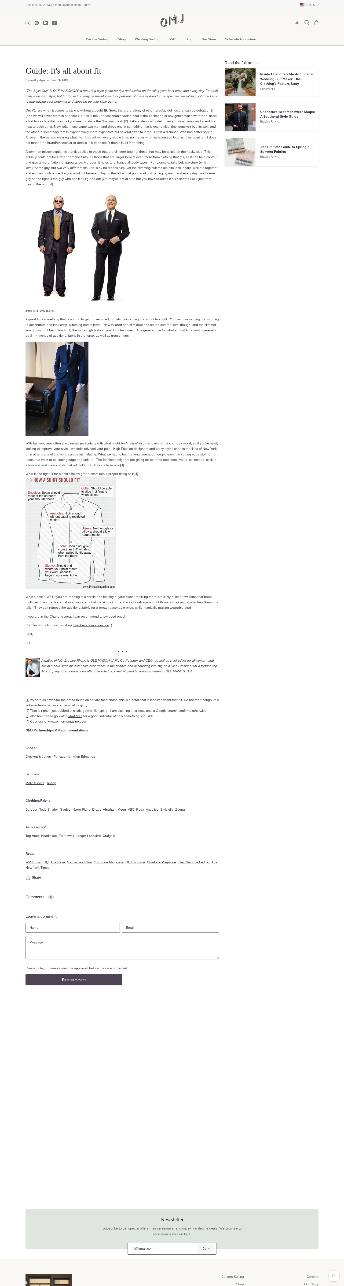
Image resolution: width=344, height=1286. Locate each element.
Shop (240, 1284)
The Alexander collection (91, 625)
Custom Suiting (232, 1277)
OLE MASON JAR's (67, 91)
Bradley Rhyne (75, 660)
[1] (27, 700)
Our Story (311, 1284)
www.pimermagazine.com (67, 721)
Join (206, 1248)
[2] (27, 710)
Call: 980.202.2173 (38, 4)
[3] (27, 716)
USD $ (310, 4)
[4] (27, 721)
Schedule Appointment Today (71, 4)
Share (36, 877)
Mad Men (75, 716)
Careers (312, 1277)
